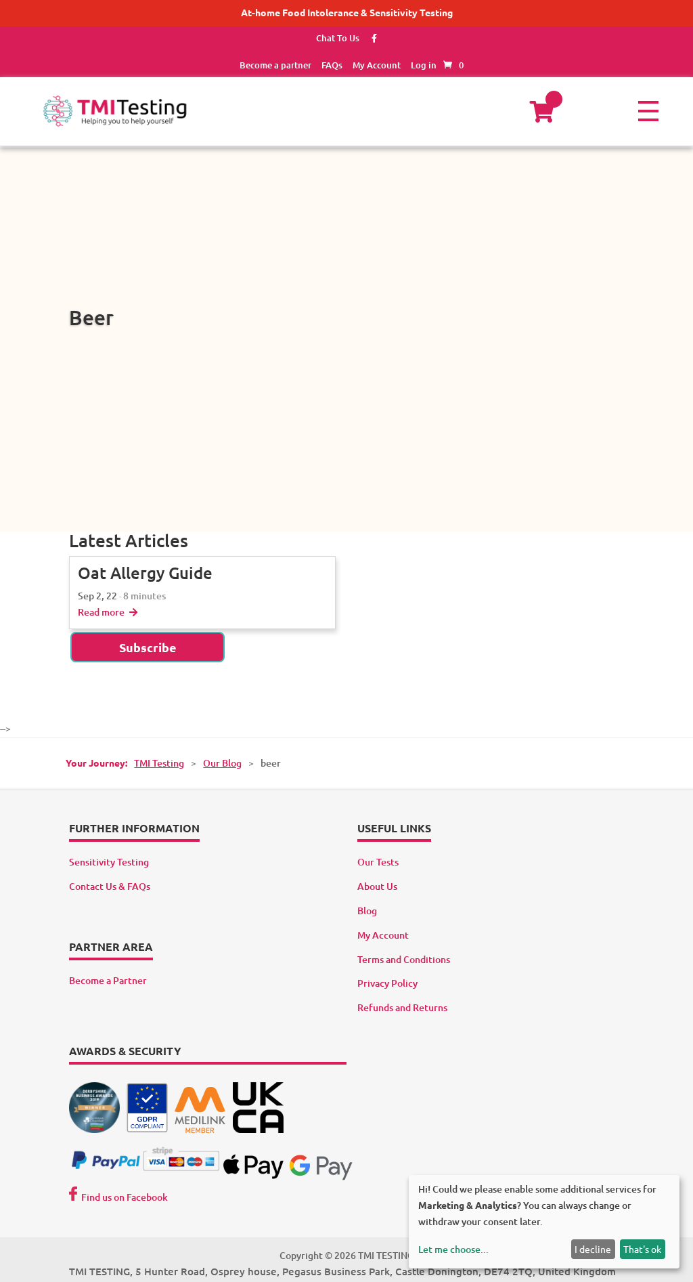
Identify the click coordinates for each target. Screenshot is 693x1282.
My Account (377, 65)
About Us (377, 886)
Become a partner (275, 65)
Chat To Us (337, 38)
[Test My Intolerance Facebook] (369, 38)
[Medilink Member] (200, 1129)
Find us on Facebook (124, 1197)
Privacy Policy (387, 983)
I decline (593, 1249)
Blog (367, 910)
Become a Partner (108, 980)
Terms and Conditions (403, 959)
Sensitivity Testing (109, 861)
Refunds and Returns (402, 1007)
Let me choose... (453, 1249)
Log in (424, 65)
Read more (102, 611)
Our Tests (378, 861)
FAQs (331, 65)
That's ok (642, 1249)
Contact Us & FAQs (109, 886)
